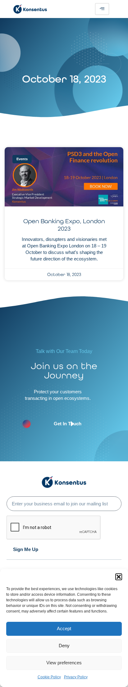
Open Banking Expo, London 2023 (64, 224)
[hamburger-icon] (102, 9)
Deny (64, 645)
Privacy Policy (76, 677)
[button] (119, 577)
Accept (64, 628)
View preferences (64, 662)
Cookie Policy (49, 677)
